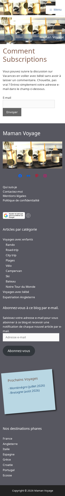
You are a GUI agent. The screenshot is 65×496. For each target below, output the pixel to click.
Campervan (14, 271)
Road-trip (12, 250)
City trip (11, 255)
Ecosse (7, 475)
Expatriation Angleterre (19, 297)
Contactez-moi (13, 191)
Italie (6, 449)
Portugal (9, 470)
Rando (10, 245)
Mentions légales (14, 196)
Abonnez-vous (19, 351)
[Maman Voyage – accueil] (27, 7)
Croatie (8, 465)
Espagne (9, 454)
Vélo (9, 266)
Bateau (11, 281)
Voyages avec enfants (18, 239)
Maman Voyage (21, 133)
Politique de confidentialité (21, 200)
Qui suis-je (10, 187)
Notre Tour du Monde (20, 287)
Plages (10, 260)
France (7, 438)
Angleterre (10, 444)
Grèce (7, 459)
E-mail (7, 98)
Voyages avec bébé (16, 292)
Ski (8, 276)
